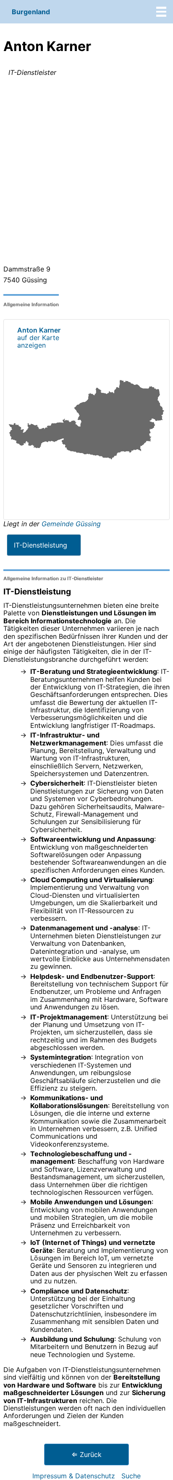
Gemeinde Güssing (71, 524)
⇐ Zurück (86, 1454)
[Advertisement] (86, 172)
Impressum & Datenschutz (73, 1476)
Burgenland (31, 12)
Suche (131, 1476)
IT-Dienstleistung (40, 545)
